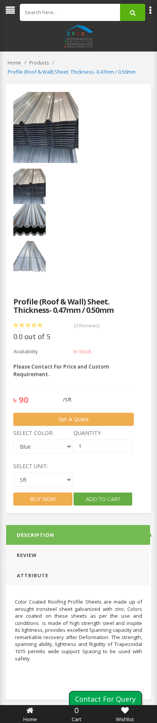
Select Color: (33, 432)
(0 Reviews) (86, 325)
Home (14, 63)
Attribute (32, 575)
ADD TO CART (103, 499)
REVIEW (27, 555)
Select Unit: (30, 466)
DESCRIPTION (35, 534)
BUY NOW (43, 498)
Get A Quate (73, 419)
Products (39, 63)
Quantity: (88, 432)
